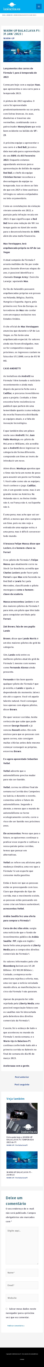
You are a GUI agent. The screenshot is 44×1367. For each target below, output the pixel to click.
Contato (22, 1359)
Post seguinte (22, 1084)
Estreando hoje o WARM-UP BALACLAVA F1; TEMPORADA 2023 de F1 (20, 1139)
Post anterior (22, 1077)
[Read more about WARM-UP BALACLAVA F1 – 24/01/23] (21, 1160)
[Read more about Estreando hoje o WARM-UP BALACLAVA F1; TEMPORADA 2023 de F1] (21, 1118)
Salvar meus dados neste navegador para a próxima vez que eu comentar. (21, 1313)
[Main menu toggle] (39, 6)
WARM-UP (8, 38)
